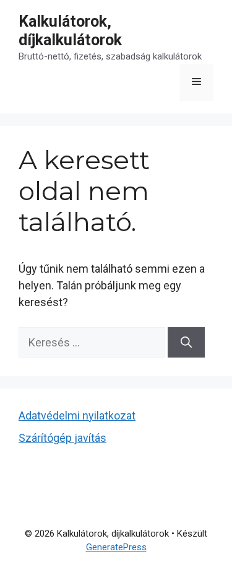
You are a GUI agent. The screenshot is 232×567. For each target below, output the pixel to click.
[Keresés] (186, 342)
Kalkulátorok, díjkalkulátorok (70, 30)
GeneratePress (116, 547)
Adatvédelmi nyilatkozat (77, 415)
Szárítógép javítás (62, 437)
